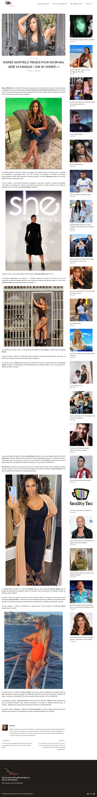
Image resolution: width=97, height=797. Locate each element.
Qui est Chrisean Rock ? (76, 164)
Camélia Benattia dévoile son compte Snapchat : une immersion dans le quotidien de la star (82, 227)
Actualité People (43, 4)
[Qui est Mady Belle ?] (82, 310)
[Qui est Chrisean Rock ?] (82, 151)
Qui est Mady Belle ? (75, 323)
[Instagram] (94, 794)
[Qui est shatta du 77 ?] (82, 372)
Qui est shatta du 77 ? (76, 386)
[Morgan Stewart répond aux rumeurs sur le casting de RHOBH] (82, 559)
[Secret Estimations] (11, 4)
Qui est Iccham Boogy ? (76, 134)
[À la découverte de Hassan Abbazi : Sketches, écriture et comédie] (82, 434)
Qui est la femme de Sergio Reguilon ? (80, 480)
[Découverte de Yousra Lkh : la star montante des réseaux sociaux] (82, 277)
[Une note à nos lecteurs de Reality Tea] (82, 497)
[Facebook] (88, 794)
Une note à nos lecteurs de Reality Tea (80, 510)
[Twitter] (91, 794)
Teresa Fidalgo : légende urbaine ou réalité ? (82, 40)
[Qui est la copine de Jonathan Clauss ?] (82, 181)
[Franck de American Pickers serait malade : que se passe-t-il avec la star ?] (82, 245)
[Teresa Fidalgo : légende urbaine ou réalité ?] (82, 26)
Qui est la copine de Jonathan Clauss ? (80, 195)
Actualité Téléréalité (59, 4)
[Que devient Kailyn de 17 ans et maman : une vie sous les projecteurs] (82, 402)
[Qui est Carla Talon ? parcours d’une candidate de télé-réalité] (82, 56)
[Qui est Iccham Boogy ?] (82, 120)
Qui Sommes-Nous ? (76, 4)
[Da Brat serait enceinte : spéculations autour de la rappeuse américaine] (82, 88)
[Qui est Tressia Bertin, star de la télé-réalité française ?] (82, 340)
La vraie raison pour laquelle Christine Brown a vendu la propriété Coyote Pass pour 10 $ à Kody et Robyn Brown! (17, 744)
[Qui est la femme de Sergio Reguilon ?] (82, 467)
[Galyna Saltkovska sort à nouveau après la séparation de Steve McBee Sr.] (82, 527)
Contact (89, 4)
